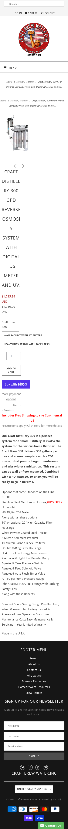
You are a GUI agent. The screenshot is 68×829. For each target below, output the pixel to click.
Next (16, 405)
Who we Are (34, 675)
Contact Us (34, 670)
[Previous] (16, 165)
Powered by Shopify (50, 799)
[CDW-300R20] (19, 137)
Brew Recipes (34, 693)
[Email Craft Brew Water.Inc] (45, 767)
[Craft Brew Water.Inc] (34, 40)
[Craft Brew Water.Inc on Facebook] (30, 767)
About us (34, 664)
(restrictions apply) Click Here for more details (32, 425)
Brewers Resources (34, 681)
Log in (17, 13)
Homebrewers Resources (34, 687)
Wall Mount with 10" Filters (11, 335)
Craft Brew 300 (8, 324)
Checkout (48, 13)
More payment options (11, 396)
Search (34, 658)
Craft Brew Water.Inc (26, 799)
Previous (8, 410)
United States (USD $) (32, 789)
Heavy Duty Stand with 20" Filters (11, 344)
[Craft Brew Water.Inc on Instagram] (37, 767)
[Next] (21, 165)
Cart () (33, 13)
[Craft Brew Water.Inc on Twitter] (22, 767)
